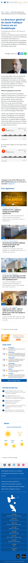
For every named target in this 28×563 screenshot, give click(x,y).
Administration (5, 489)
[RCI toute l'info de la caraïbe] (5, 2)
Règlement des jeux (15, 489)
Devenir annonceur (17, 484)
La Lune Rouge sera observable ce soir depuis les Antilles (16, 371)
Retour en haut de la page (10, 329)
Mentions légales (20, 486)
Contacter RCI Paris (6, 484)
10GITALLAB (21, 561)
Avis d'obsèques (5, 473)
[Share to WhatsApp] (25, 53)
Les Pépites (21, 473)
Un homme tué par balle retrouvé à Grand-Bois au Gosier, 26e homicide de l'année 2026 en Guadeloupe (16, 376)
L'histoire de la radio (6, 481)
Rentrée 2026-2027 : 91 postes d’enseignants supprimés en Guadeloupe (15, 366)
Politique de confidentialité (8, 486)
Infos (2, 471)
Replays (6, 471)
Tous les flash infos (14, 380)
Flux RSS (3, 476)
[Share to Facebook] (19, 53)
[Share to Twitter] (22, 53)
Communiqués (14, 473)
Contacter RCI (15, 481)
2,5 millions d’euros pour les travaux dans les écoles (16, 349)
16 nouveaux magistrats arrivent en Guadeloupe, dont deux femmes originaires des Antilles (16, 360)
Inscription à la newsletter (15, 471)
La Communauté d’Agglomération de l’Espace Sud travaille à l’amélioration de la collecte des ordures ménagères (16, 354)
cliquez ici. (11, 184)
